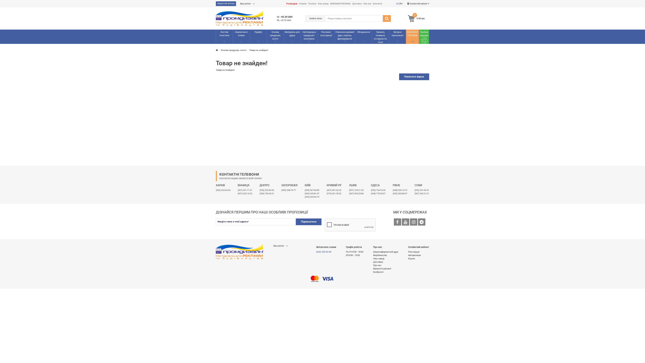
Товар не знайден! (258, 50)
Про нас (367, 4)
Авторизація (414, 255)
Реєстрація (413, 252)
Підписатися (308, 221)
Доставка (357, 4)
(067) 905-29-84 (356, 193)
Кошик (411, 258)
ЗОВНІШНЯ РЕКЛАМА (340, 4)
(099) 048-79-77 (288, 190)
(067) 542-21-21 (422, 193)
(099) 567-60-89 (312, 190)
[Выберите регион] (253, 4)
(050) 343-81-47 (312, 193)
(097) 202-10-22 (245, 193)
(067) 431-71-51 (245, 190)
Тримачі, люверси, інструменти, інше (380, 37)
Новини (303, 4)
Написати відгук (414, 76)
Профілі (258, 32)
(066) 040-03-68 (323, 252)
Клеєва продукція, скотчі (275, 35)
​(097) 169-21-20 (356, 190)
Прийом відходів (424, 34)
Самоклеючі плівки (241, 34)
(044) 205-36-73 (312, 197)
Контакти (377, 4)
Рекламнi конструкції (326, 34)
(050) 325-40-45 (267, 190)
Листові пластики (224, 34)
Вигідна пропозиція (397, 34)
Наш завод (323, 4)
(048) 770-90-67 (378, 193)
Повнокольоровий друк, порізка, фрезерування (344, 35)
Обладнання (363, 32)
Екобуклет (378, 272)
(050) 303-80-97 (400, 193)
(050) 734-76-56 (378, 190)
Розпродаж (291, 4)
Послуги (312, 4)
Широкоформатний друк (385, 252)
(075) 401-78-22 (334, 193)
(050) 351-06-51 (422, 190)
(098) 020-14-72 (400, 190)
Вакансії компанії (382, 268)
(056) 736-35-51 (267, 193)
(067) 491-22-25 (334, 190)
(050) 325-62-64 (223, 190)
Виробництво (380, 255)
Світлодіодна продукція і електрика (309, 35)
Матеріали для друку (292, 34)
